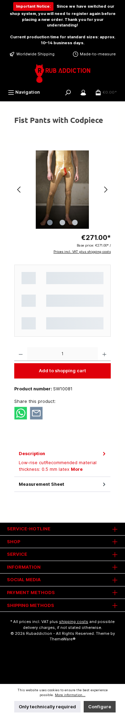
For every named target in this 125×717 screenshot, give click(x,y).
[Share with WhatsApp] (20, 412)
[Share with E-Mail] (36, 412)
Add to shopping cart (62, 370)
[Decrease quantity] (20, 354)
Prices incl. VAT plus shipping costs (82, 252)
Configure (99, 706)
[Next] (105, 189)
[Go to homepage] (62, 73)
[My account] (83, 92)
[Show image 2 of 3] (62, 222)
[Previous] (19, 189)
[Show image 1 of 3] (50, 222)
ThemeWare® (63, 639)
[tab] (62, 461)
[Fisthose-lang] (62, 189)
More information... (70, 695)
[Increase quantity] (104, 354)
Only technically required (47, 706)
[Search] (68, 92)
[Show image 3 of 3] (75, 222)
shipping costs (73, 621)
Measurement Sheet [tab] (41, 484)
